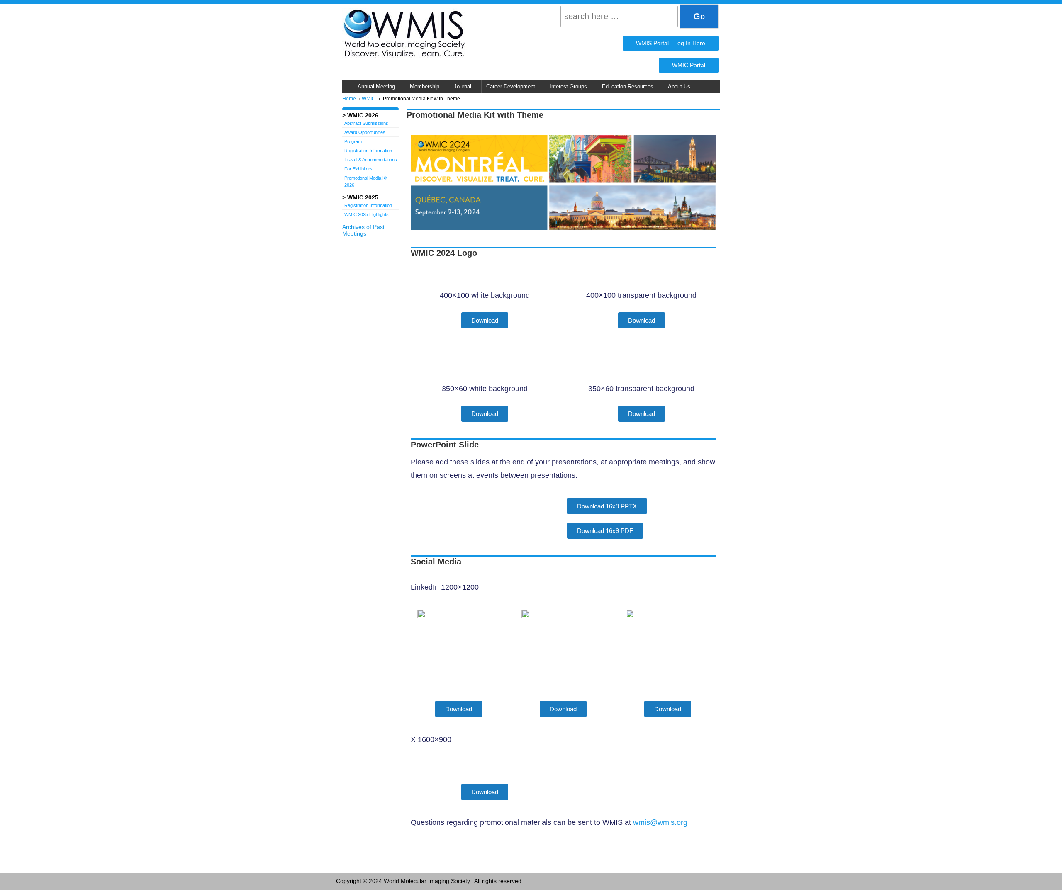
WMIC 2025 (362, 197)
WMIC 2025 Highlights (366, 214)
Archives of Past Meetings (363, 230)
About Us (679, 87)
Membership (424, 87)
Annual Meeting (376, 87)
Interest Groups (568, 87)
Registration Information (368, 150)
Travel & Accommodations (370, 159)
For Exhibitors (358, 168)
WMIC (368, 99)
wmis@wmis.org (660, 822)
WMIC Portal (688, 65)
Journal (462, 87)
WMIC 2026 (362, 115)
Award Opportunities (364, 132)
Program (353, 141)
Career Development (510, 87)
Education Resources (627, 87)
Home (349, 99)
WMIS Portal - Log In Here (670, 43)
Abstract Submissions (366, 123)
